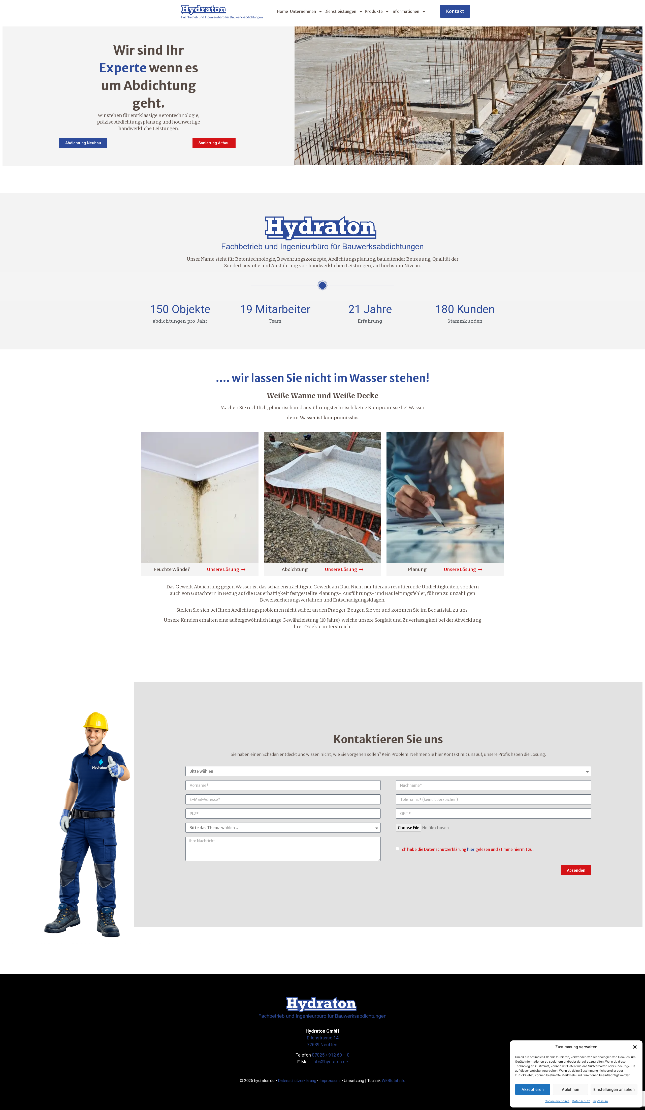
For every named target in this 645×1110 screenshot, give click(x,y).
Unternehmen (303, 11)
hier (471, 849)
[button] (634, 1046)
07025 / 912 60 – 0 (330, 1055)
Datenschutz (581, 1101)
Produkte (374, 11)
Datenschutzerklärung (297, 1080)
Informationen (405, 11)
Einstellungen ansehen (614, 1089)
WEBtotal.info (393, 1080)
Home (282, 11)
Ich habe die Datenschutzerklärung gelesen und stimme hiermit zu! (467, 849)
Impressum (600, 1101)
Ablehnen (570, 1089)
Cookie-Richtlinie (557, 1101)
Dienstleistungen (340, 11)
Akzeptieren (533, 1089)
